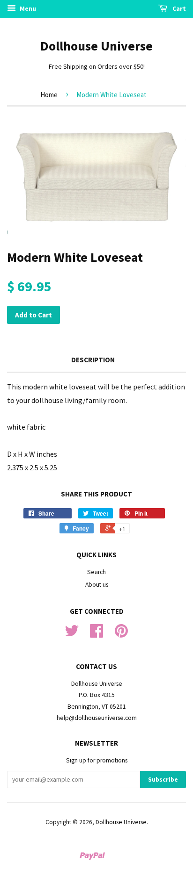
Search (96, 572)
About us (96, 585)
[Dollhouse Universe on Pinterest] (121, 634)
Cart (178, 8)
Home (49, 94)
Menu (27, 8)
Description (93, 359)
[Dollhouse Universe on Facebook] (96, 634)
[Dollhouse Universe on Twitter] (72, 634)
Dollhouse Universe (96, 45)
